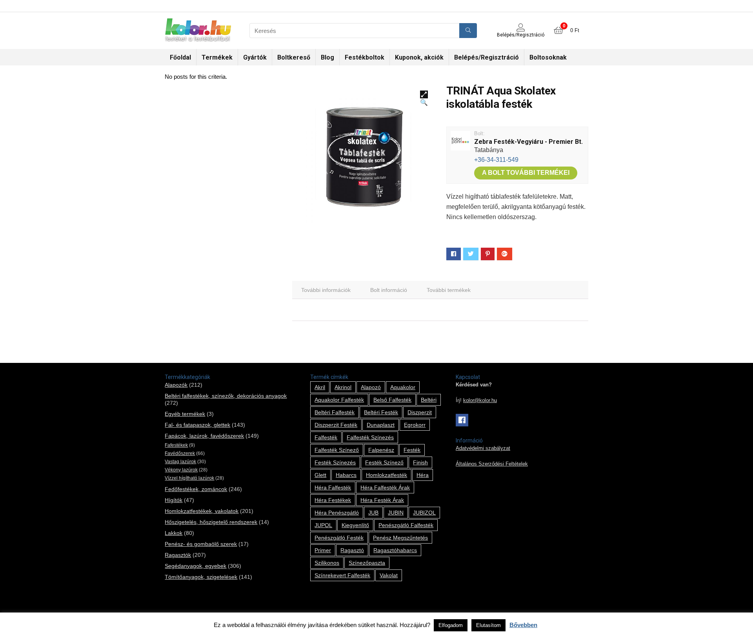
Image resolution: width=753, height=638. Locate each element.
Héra (423, 475)
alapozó (371, 387)
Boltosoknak (548, 57)
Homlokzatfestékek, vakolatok (201, 511)
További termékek (449, 290)
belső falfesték (392, 400)
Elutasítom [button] (488, 625)
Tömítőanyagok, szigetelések (201, 577)
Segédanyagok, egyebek (195, 566)
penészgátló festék (339, 538)
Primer (323, 550)
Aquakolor (402, 387)
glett (320, 475)
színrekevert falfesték (342, 575)
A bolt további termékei (525, 172)
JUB (373, 512)
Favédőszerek (180, 453)
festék (412, 450)
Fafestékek (176, 445)
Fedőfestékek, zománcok (196, 489)
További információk (326, 290)
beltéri (429, 400)
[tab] (326, 290)
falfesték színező (337, 450)
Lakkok (173, 533)
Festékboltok (364, 57)
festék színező (384, 462)
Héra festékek (333, 500)
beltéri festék (381, 412)
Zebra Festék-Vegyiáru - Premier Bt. (528, 141)
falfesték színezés (370, 437)
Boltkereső (293, 57)
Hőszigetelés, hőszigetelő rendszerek (211, 522)
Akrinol (343, 387)
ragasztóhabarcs (395, 550)
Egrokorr (415, 425)
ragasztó (352, 550)
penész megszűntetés (400, 538)
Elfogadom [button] (450, 625)
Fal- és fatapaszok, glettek (197, 425)
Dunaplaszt (381, 425)
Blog (327, 57)
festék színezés (335, 462)
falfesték (326, 437)
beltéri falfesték (335, 412)
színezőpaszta (367, 563)
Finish (420, 462)
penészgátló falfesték (405, 525)
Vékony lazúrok (181, 470)
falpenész (381, 450)
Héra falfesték (333, 487)
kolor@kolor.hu (480, 400)
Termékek (217, 57)
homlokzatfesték (386, 475)
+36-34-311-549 (496, 159)
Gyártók (255, 57)
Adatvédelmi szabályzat (483, 448)
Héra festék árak (382, 500)
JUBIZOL (424, 512)
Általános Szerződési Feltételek (492, 464)
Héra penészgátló (337, 512)
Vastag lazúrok (180, 461)
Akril (320, 387)
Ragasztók (178, 555)
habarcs (346, 475)
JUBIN (396, 512)
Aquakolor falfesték (339, 400)
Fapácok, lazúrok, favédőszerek (204, 436)
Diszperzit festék (336, 425)
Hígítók (173, 500)
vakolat (389, 575)
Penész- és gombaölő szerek (201, 544)
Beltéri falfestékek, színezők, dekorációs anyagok (226, 396)
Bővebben (523, 625)
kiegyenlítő (355, 525)
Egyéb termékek (185, 414)
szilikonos (327, 563)
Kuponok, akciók (419, 57)
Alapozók (176, 385)
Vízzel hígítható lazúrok (189, 478)
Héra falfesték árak (385, 487)
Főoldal (180, 57)
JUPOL (323, 525)
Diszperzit (419, 412)
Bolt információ (388, 290)
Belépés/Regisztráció (486, 57)
